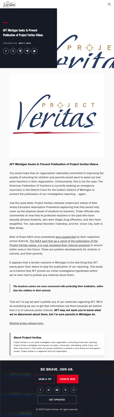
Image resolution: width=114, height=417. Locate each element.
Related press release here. (27, 323)
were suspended (66, 237)
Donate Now (67, 379)
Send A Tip (45, 379)
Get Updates (57, 399)
